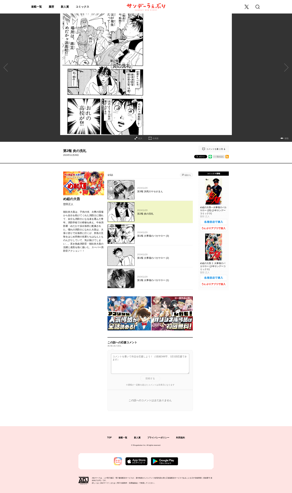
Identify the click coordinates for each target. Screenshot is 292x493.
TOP (109, 437)
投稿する (150, 378)
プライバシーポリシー (158, 437)
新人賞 (65, 6)
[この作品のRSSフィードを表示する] (227, 156)
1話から (187, 175)
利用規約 (180, 437)
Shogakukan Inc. (139, 445)
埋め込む (220, 157)
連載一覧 (36, 6)
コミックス (82, 6)
